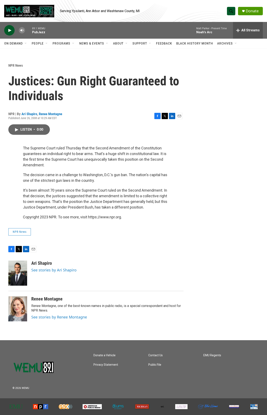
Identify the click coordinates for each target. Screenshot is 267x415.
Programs (61, 43)
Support (139, 43)
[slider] (28, 30)
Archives (225, 43)
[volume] (21, 30)
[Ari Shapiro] (17, 273)
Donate (252, 11)
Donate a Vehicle (104, 355)
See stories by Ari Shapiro (54, 269)
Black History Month (194, 43)
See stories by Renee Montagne (59, 317)
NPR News (15, 65)
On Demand (13, 43)
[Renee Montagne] (17, 308)
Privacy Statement (105, 364)
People (38, 43)
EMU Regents (212, 355)
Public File (154, 364)
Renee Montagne (50, 114)
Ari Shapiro (29, 114)
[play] (9, 30)
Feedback (164, 43)
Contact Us (155, 355)
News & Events (91, 43)
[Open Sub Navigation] (26, 43)
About (118, 43)
